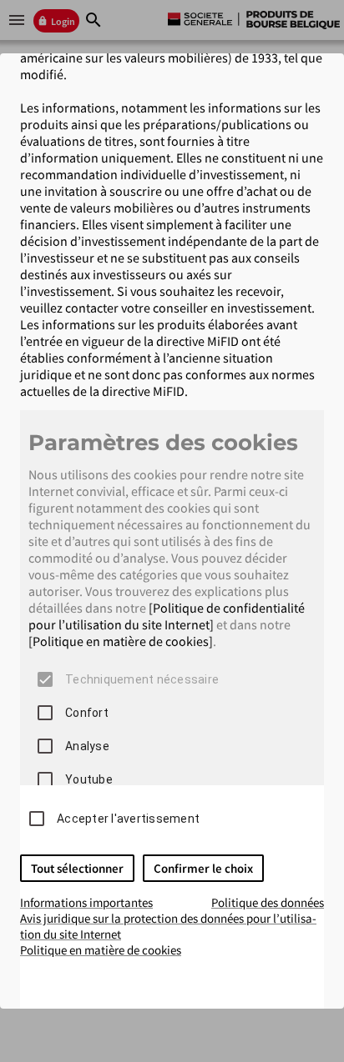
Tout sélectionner (77, 868)
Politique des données (267, 902)
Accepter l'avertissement (128, 818)
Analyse (87, 746)
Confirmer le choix (203, 868)
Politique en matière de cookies (100, 950)
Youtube (89, 779)
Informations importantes (86, 902)
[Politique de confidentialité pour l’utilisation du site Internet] (166, 616)
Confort (87, 712)
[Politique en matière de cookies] (120, 641)
